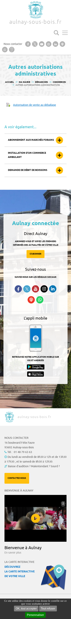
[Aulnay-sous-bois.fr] (35, 9)
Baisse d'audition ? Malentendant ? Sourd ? (34, 466)
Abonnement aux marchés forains (31, 140)
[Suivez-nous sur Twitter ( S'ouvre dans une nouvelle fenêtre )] (27, 289)
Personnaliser (35, 614)
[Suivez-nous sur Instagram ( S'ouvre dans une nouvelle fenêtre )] (44, 289)
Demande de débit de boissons (27, 170)
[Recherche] (56, 32)
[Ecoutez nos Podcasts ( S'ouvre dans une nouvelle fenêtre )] (31, 299)
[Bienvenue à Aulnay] (35, 518)
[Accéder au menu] (65, 32)
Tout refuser (48, 608)
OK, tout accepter (26, 608)
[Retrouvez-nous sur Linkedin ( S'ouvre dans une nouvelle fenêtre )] (52, 289)
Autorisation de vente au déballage (34, 105)
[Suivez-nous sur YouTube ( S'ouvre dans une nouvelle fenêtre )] (35, 289)
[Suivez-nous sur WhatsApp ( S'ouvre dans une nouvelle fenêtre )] (39, 299)
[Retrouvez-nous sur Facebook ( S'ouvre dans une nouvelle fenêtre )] (18, 289)
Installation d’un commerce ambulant (27, 155)
